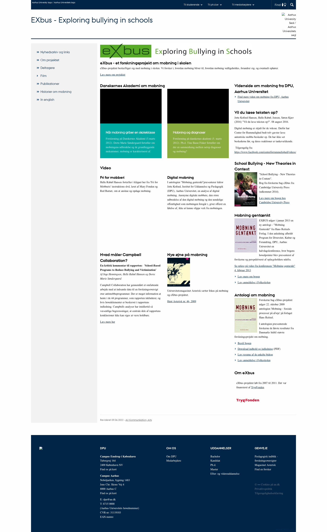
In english (47, 100)
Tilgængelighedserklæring (269, 493)
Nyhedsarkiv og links (55, 52)
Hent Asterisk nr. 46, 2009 (181, 301)
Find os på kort (108, 469)
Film (43, 76)
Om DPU (171, 456)
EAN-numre (106, 517)
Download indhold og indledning (255, 349)
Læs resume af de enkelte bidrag (255, 354)
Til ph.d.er (213, 4)
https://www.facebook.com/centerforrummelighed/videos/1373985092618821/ (276, 152)
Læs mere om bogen (249, 276)
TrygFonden (257, 387)
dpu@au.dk (109, 499)
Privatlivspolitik (263, 489)
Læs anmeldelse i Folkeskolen (254, 282)
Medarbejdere (173, 460)
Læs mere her (107, 321)
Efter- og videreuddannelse (224, 473)
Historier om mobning (55, 92)
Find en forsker (263, 469)
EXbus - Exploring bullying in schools (92, 20)
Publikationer (49, 84)
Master (214, 469)
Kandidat (215, 460)
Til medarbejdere (241, 4)
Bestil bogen (244, 343)
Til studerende (191, 4)
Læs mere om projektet (112, 74)
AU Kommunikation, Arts (138, 419)
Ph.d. (213, 465)
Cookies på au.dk (270, 484)
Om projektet (49, 60)
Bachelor (215, 456)
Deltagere (47, 68)
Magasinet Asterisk (265, 465)
